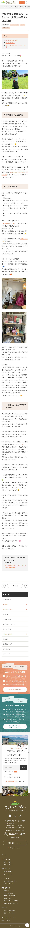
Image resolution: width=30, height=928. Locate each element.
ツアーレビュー (7, 654)
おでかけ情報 (7, 629)
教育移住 (5, 639)
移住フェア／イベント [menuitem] (9, 917)
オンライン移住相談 (22, 2)
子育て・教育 (7, 619)
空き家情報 (6, 649)
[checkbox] (11, 775)
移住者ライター (5, 27)
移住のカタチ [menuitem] (7, 871)
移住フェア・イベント (9, 624)
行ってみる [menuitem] (5, 878)
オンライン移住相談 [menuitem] (9, 910)
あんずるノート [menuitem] (8, 874)
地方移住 (22, 25)
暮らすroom (6, 223)
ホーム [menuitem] (4, 855)
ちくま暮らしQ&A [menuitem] (9, 893)
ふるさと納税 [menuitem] (6, 920)
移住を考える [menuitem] (6, 869)
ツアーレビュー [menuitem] (8, 883)
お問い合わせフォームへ (15, 843)
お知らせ (5, 614)
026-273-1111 (17, 834)
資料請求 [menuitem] (6, 890)
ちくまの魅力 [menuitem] (7, 862)
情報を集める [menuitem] (6, 888)
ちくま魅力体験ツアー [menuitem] (10, 881)
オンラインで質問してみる (15, 689)
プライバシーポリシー (15, 848)
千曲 (12, 223)
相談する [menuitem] (4, 908)
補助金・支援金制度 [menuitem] (9, 895)
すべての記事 (7, 599)
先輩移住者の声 (7, 644)
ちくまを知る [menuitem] (6, 859)
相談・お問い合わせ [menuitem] (9, 913)
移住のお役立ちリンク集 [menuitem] (11, 903)
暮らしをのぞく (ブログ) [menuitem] (11, 901)
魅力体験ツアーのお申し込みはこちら (15, 726)
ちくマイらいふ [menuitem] (8, 864)
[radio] (11, 774)
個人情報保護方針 (11, 781)
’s (10, 223)
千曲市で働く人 (14, 25)
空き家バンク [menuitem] (7, 898)
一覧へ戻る (15, 586)
